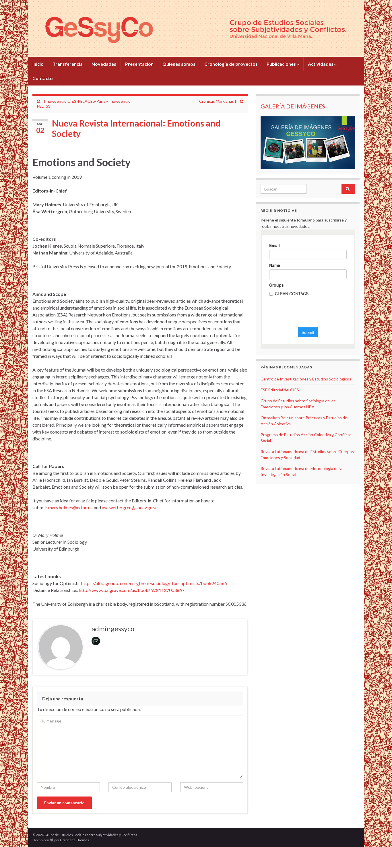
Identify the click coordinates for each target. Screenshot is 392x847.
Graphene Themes (74, 840)
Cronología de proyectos (231, 64)
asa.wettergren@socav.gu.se (130, 507)
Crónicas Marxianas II (218, 101)
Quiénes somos (178, 64)
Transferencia (68, 64)
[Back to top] (379, 834)
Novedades (104, 64)
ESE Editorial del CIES (280, 389)
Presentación (139, 64)
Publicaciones (282, 64)
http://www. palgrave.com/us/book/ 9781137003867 (132, 590)
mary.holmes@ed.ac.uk (70, 507)
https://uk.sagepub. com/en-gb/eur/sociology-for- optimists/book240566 (154, 583)
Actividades (321, 64)
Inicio (38, 64)
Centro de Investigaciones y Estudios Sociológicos (306, 378)
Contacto (42, 78)
